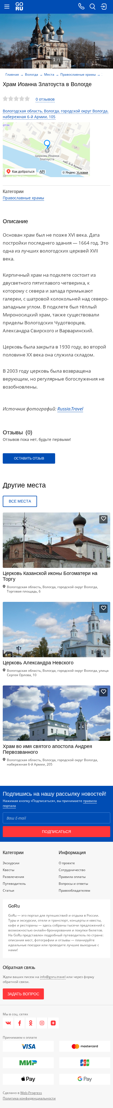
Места (49, 74)
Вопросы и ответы (73, 883)
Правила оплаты (72, 876)
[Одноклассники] (30, 1023)
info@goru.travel (53, 976)
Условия (82, 172)
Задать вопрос (23, 994)
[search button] (92, 7)
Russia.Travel (70, 409)
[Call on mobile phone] (81, 7)
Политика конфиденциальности (29, 1098)
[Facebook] (19, 1023)
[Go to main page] (19, 7)
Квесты (8, 870)
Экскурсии (11, 863)
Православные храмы (78, 74)
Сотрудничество (72, 870)
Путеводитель (14, 883)
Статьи (8, 890)
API (42, 172)
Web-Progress (31, 1092)
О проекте (67, 863)
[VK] (8, 1023)
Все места (20, 501)
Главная (12, 74)
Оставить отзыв (29, 458)
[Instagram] (42, 1023)
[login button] (103, 7)
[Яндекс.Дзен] (53, 1023)
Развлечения (13, 876)
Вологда (31, 74)
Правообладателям (74, 890)
